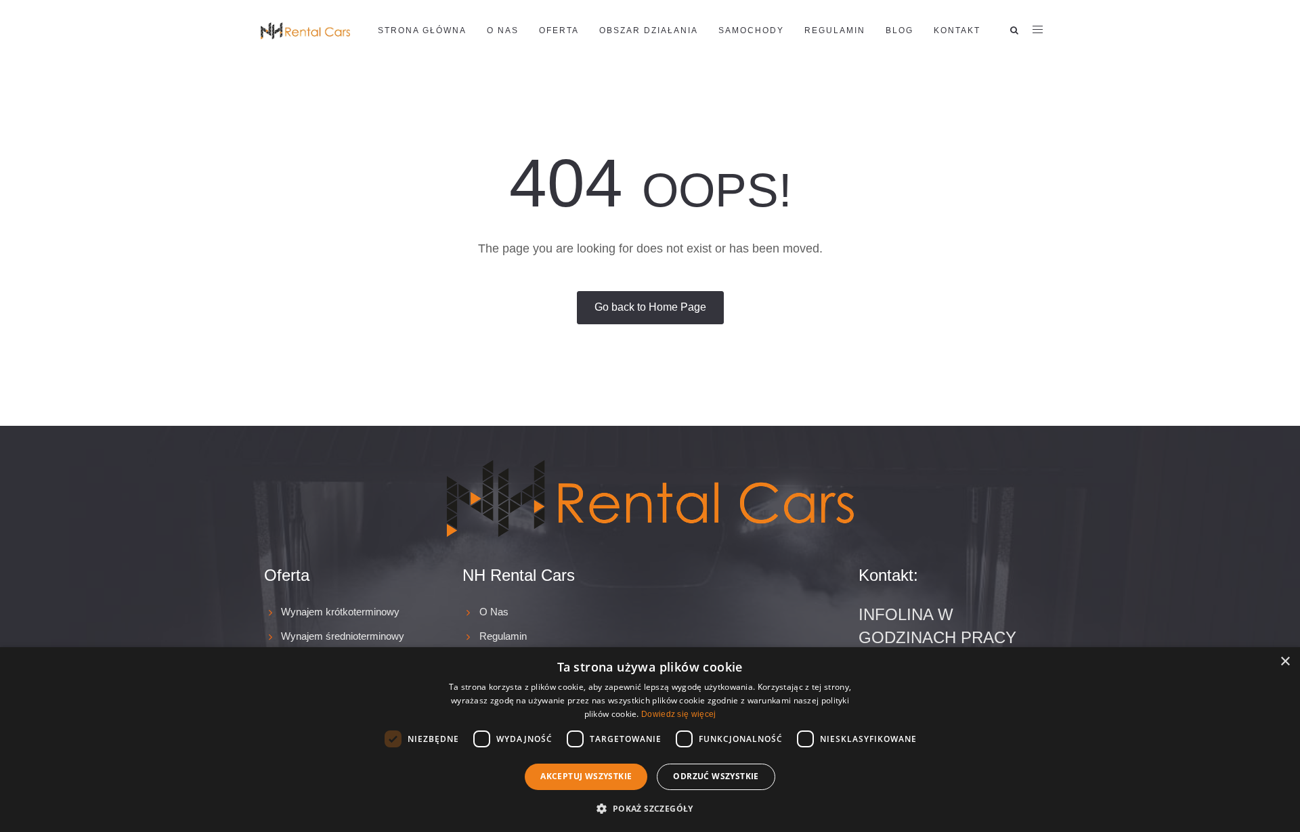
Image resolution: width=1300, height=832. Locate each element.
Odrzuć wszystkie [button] (715, 776)
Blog (899, 30)
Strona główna (422, 30)
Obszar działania (648, 30)
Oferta (559, 30)
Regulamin (834, 30)
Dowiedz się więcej (678, 714)
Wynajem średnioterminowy (342, 636)
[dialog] (650, 739)
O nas (503, 30)
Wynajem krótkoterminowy (340, 611)
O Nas (493, 611)
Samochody (751, 30)
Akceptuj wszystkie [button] (586, 776)
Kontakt (957, 30)
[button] (650, 808)
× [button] (1285, 662)
